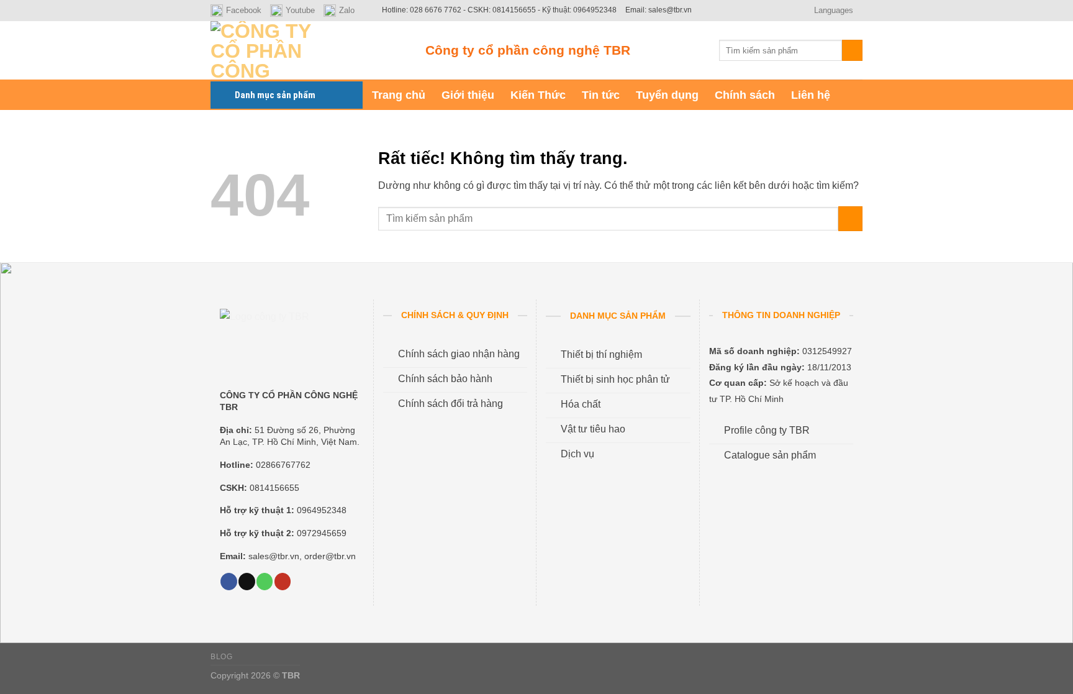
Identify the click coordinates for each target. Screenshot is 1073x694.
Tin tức (601, 95)
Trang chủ (398, 95)
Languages (833, 10)
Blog (221, 656)
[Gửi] (852, 50)
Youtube (300, 10)
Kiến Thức (538, 95)
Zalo (347, 10)
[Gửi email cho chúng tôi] (246, 581)
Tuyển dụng (667, 95)
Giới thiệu (467, 95)
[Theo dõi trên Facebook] (228, 581)
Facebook (243, 10)
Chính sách (745, 95)
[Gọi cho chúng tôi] (264, 581)
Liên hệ (810, 95)
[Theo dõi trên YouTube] (282, 581)
